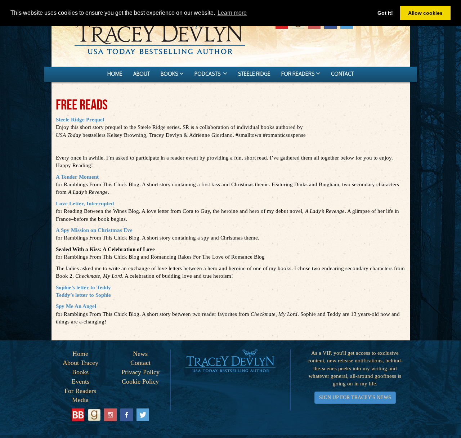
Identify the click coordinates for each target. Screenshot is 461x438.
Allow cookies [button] (425, 13)
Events (80, 381)
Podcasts (208, 74)
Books (80, 372)
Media (80, 399)
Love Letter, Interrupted (85, 203)
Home (80, 353)
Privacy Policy (140, 372)
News (140, 353)
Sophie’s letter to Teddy (83, 287)
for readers (298, 74)
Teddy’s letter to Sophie (83, 295)
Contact (140, 362)
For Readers (80, 390)
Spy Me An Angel (76, 306)
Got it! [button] (385, 13)
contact (342, 74)
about (141, 74)
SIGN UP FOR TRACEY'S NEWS (355, 397)
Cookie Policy (140, 381)
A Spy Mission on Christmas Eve (94, 230)
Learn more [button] (232, 13)
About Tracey (80, 362)
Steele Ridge (254, 74)
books (170, 74)
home (114, 74)
